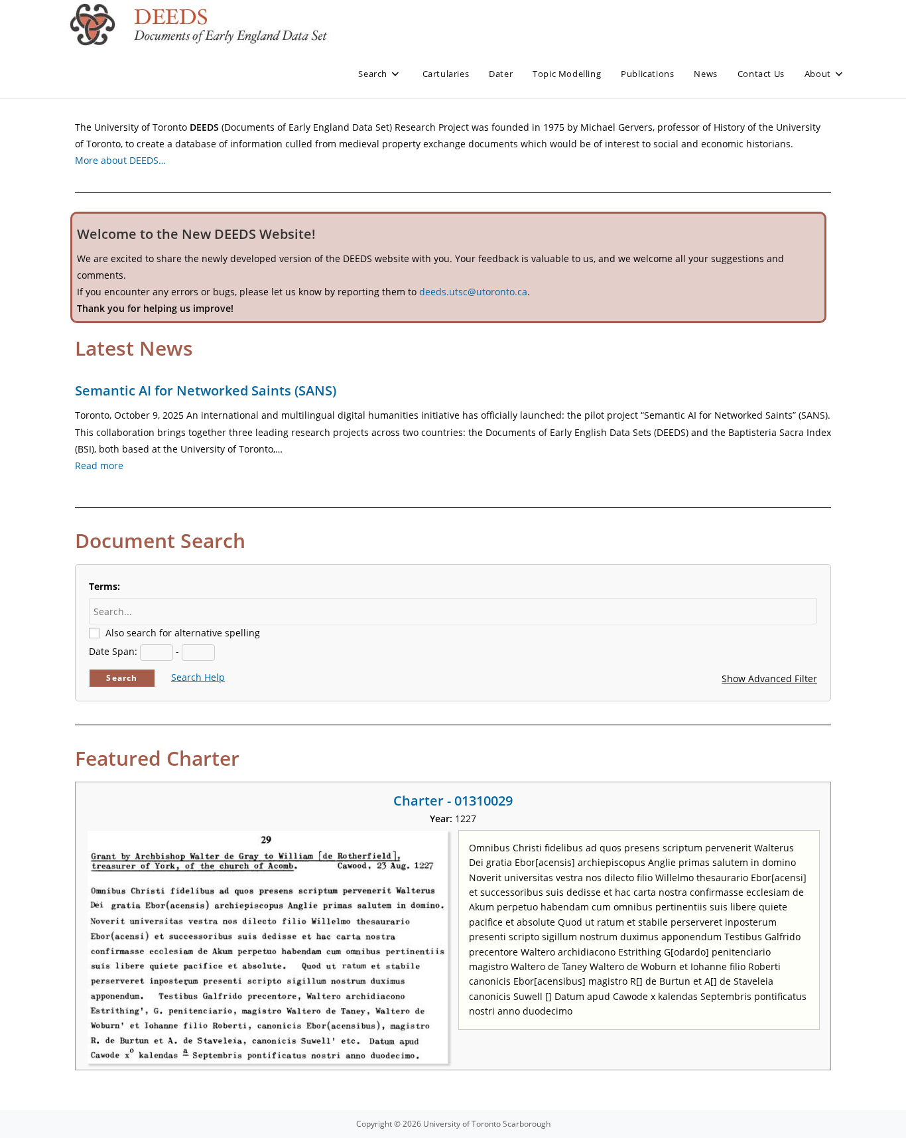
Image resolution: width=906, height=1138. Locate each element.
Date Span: (113, 651)
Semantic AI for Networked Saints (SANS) (205, 390)
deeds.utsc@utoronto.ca (473, 291)
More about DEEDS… (120, 160)
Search (121, 677)
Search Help (198, 677)
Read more (99, 465)
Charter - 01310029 (453, 801)
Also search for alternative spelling (182, 632)
